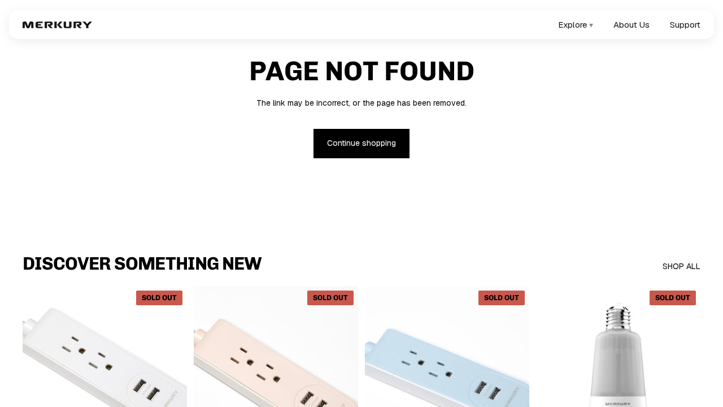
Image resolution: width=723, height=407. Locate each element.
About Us (631, 24)
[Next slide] (170, 388)
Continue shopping (361, 143)
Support (685, 24)
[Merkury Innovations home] (57, 24)
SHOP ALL (681, 266)
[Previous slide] (39, 388)
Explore (575, 24)
